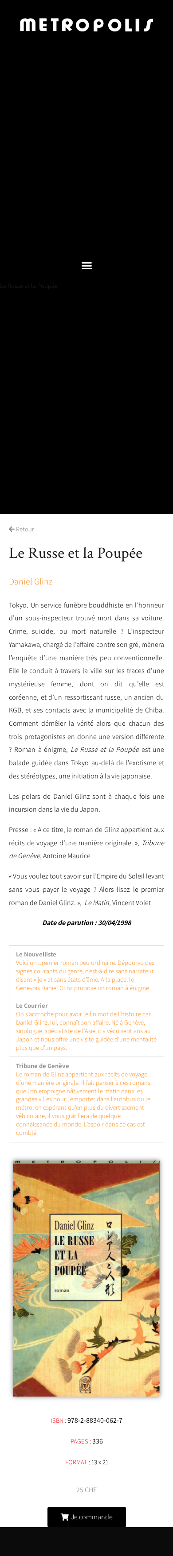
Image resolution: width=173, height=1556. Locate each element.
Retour (24, 529)
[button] (86, 265)
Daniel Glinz (30, 581)
